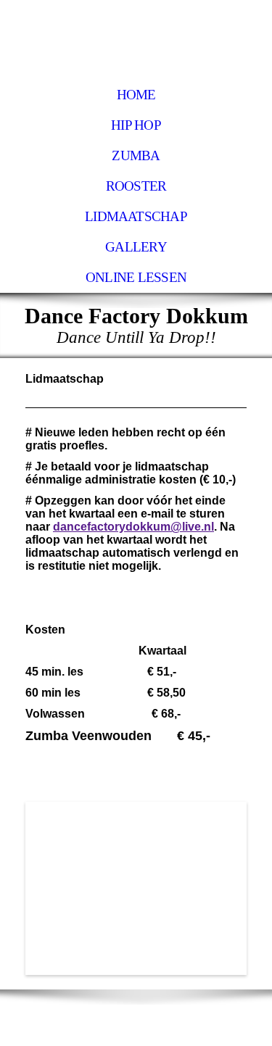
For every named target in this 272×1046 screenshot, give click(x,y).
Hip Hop (136, 125)
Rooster (136, 186)
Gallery (136, 246)
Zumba (136, 155)
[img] (136, 40)
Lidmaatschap (136, 216)
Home (136, 94)
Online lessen (136, 277)
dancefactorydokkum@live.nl (133, 526)
